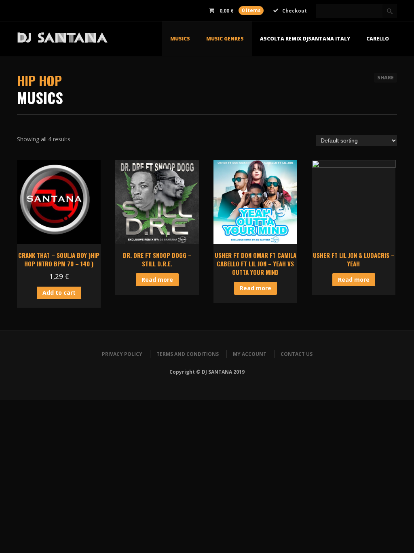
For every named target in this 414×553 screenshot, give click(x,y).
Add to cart (59, 292)
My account (249, 354)
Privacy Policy (122, 354)
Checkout (294, 10)
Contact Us (297, 354)
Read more (157, 279)
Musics (180, 38)
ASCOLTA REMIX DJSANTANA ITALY (305, 38)
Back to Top (390, 24)
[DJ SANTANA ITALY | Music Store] (82, 40)
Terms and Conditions (187, 354)
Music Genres (225, 38)
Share (385, 77)
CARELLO (377, 38)
